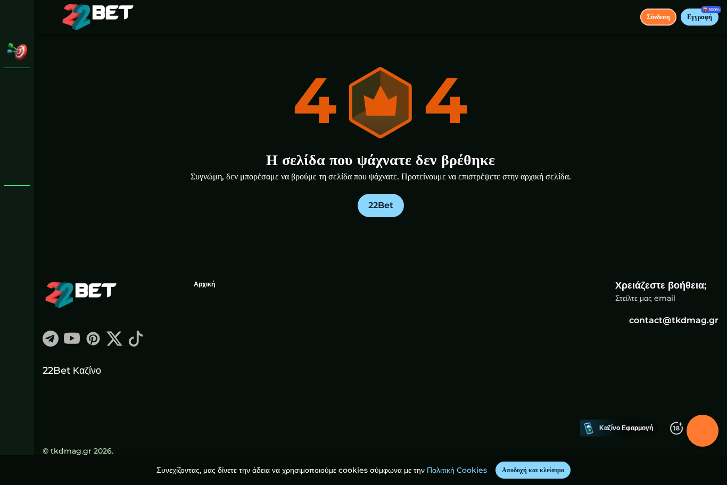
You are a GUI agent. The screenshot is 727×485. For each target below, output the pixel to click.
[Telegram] (51, 344)
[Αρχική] (98, 17)
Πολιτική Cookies (457, 470)
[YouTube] (72, 344)
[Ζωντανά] (17, 113)
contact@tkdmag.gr (673, 320)
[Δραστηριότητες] (17, 51)
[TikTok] (136, 344)
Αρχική (204, 284)
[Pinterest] (93, 344)
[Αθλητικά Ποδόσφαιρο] (17, 140)
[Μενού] (49, 17)
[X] (114, 344)
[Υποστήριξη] (17, 202)
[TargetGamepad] (17, 168)
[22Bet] (17, 85)
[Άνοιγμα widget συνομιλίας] (702, 431)
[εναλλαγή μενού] (17, 17)
